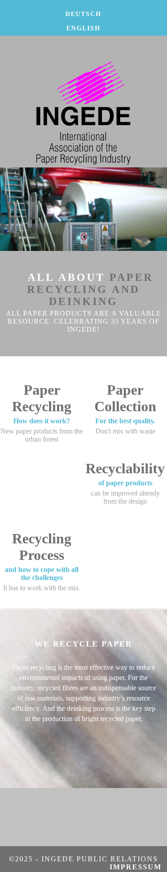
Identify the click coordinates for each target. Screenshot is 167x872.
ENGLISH (83, 28)
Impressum (138, 867)
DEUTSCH (83, 14)
